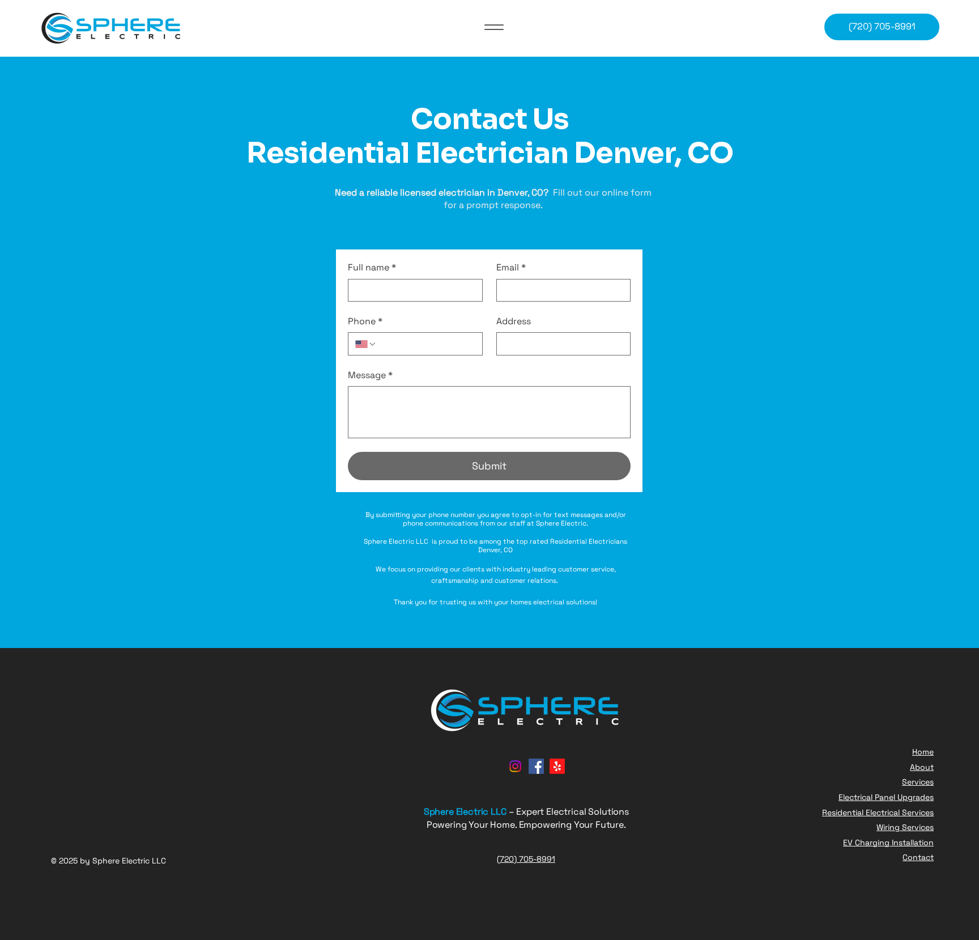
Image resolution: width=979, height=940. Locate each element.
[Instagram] (515, 766)
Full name (372, 267)
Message (370, 375)
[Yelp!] (557, 766)
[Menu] (494, 27)
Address (513, 321)
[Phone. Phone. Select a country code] (366, 344)
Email (511, 267)
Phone (365, 321)
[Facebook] (536, 766)
